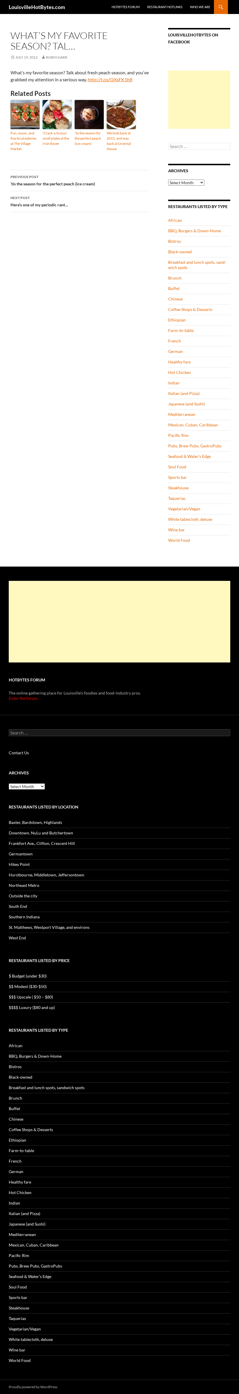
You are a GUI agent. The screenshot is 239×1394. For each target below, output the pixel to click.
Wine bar (176, 529)
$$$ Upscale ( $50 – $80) (31, 996)
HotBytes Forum (126, 7)
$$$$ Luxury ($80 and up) (32, 1007)
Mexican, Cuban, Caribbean (193, 424)
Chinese (175, 298)
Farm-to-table (181, 330)
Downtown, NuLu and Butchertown (41, 832)
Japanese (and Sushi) (186, 403)
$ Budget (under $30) (28, 975)
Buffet (174, 288)
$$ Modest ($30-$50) (28, 986)
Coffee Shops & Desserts (190, 309)
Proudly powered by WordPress (33, 1387)
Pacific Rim (178, 435)
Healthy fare (179, 361)
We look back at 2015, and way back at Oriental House (119, 141)
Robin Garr (56, 57)
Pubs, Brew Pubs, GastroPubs (195, 445)
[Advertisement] (199, 100)
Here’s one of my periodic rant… (39, 201)
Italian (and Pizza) (184, 393)
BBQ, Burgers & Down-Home (194, 230)
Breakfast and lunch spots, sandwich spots (47, 1087)
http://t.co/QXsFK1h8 (110, 79)
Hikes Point (19, 864)
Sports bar (177, 477)
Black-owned (180, 251)
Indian (174, 382)
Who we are (200, 7)
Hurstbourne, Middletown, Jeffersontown (46, 874)
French (174, 340)
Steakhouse (178, 487)
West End (17, 937)
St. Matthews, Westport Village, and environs (49, 927)
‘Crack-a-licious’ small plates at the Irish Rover (56, 138)
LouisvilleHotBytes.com (37, 7)
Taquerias (176, 498)
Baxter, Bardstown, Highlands (35, 822)
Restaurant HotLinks (164, 7)
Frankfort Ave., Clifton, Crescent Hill (42, 843)
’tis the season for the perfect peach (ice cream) (88, 138)
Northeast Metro (24, 885)
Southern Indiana (24, 916)
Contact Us (19, 752)
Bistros (174, 241)
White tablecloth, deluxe (190, 519)
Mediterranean (181, 414)
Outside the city (23, 895)
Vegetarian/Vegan (184, 508)
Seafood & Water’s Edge (189, 456)
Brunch (175, 277)
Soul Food (177, 466)
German (175, 351)
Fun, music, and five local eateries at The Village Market (23, 141)
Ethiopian (177, 319)
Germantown (21, 853)
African (175, 220)
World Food (179, 540)
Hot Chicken (179, 372)
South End (18, 906)
